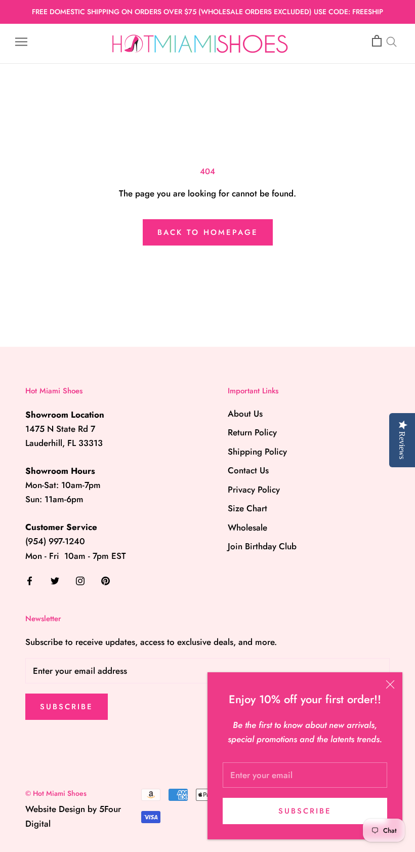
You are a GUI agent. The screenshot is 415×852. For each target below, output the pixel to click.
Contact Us (248, 470)
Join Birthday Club (262, 546)
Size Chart (247, 508)
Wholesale (247, 527)
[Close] (390, 684)
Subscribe (304, 811)
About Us (245, 414)
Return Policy (252, 432)
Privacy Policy (254, 489)
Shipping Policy (257, 451)
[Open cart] (377, 41)
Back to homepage (207, 232)
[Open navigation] (21, 41)
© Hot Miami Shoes (56, 793)
